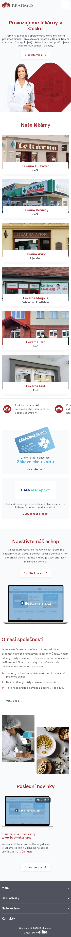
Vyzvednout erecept (36, 513)
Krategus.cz (45, 928)
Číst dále (27, 851)
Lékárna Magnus (35, 298)
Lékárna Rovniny (35, 210)
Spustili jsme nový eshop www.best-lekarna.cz (19, 836)
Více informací (35, 469)
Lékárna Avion (36, 254)
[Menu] (65, 5)
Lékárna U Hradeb (35, 166)
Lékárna (35, 342)
